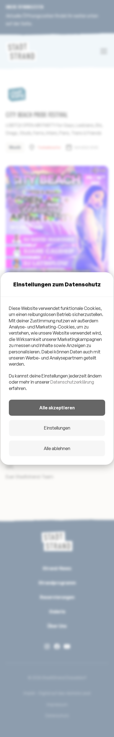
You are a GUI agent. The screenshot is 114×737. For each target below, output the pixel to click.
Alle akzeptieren (57, 407)
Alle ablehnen (57, 448)
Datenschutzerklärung (72, 382)
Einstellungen (57, 428)
